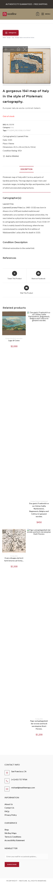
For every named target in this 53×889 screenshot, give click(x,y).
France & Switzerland (41, 501)
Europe (9, 37)
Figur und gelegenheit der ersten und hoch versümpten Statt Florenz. (39, 725)
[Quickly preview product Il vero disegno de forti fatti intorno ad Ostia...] (24, 533)
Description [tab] (26, 169)
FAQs (7, 811)
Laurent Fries (22, 136)
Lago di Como (14, 340)
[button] (11, 156)
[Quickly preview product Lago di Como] (24, 315)
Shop (7, 829)
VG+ (20, 150)
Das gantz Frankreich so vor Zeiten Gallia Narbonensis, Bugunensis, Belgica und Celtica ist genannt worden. (39, 509)
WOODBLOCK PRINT (23, 130)
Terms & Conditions (13, 836)
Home (4, 37)
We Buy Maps (11, 833)
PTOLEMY (10, 130)
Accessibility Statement (15, 840)
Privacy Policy (11, 815)
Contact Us (9, 807)
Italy (13, 37)
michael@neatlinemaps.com (23, 787)
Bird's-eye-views (17, 338)
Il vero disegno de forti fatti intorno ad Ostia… (14, 559)
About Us (9, 804)
